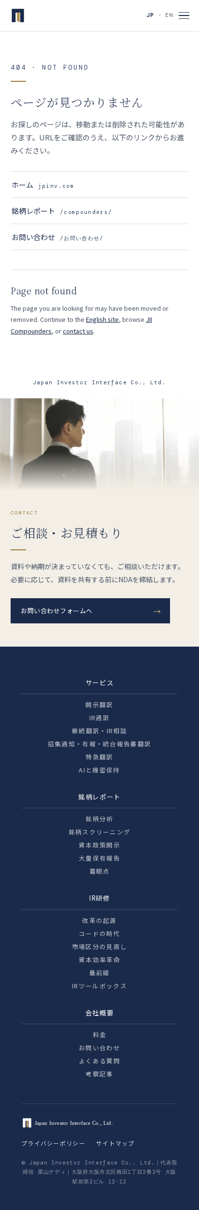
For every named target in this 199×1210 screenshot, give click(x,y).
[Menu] (184, 16)
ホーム (43, 185)
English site (102, 319)
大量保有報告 (99, 857)
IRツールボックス (99, 985)
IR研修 (99, 898)
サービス (99, 682)
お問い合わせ (58, 237)
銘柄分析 (99, 818)
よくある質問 (99, 1060)
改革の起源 (99, 920)
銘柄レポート (62, 211)
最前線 (99, 972)
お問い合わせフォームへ (57, 610)
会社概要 (99, 1012)
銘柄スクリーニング (100, 831)
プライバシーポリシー (53, 1143)
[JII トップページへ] (18, 15)
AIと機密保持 (99, 769)
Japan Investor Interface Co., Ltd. (99, 382)
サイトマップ (115, 1143)
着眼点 (99, 871)
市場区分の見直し (99, 946)
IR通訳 (99, 717)
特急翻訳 (99, 756)
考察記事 (99, 1073)
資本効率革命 (99, 959)
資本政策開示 (99, 844)
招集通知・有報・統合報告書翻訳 (100, 743)
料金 (100, 1034)
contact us (78, 330)
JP (150, 15)
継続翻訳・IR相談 (99, 730)
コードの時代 (99, 933)
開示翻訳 (99, 704)
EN (169, 15)
